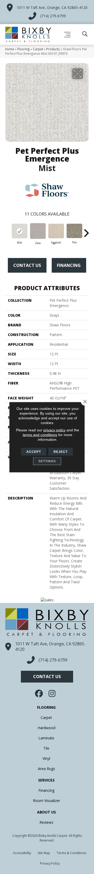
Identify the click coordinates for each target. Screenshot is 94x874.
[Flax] (74, 230)
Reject (61, 451)
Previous (8, 230)
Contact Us (27, 265)
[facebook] (39, 693)
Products (53, 49)
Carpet (38, 49)
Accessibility (22, 853)
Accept (33, 451)
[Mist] (19, 231)
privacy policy (54, 430)
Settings (47, 461)
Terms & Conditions (71, 853)
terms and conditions (40, 434)
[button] (47, 677)
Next (86, 230)
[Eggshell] (56, 231)
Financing (69, 265)
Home (9, 49)
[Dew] (38, 231)
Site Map (44, 853)
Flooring (23, 49)
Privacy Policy (50, 863)
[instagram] (52, 693)
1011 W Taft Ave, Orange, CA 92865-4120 (52, 7)
